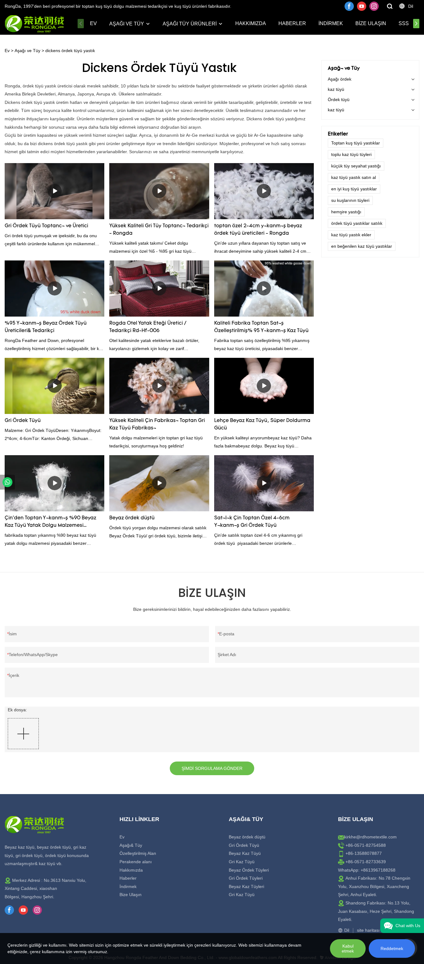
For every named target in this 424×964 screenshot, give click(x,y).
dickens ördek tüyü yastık (70, 50)
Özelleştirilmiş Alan (138, 853)
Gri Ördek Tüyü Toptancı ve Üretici (46, 226)
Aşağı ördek (339, 79)
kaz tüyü (336, 89)
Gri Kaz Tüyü (242, 861)
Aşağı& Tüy (131, 845)
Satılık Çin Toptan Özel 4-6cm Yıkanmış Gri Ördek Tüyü (252, 522)
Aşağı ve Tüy (126, 23)
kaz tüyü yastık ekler (351, 234)
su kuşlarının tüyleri (350, 200)
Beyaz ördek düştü (132, 518)
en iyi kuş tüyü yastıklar (354, 188)
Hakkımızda (250, 23)
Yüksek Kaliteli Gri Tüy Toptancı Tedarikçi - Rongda (159, 230)
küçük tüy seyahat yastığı (356, 165)
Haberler (292, 23)
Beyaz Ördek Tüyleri (249, 870)
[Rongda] (7, 482)
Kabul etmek (348, 948)
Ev (93, 23)
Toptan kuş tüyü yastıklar (355, 142)
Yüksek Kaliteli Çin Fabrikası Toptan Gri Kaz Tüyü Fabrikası (157, 424)
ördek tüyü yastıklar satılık (356, 223)
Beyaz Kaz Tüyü (245, 853)
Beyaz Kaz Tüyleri (246, 886)
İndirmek (330, 23)
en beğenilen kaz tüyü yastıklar (361, 246)
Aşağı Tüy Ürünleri (190, 23)
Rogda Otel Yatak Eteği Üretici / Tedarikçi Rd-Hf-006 (147, 327)
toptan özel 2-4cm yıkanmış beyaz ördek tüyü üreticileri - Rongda (258, 230)
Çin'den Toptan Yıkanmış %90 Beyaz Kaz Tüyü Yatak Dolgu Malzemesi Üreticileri (50, 522)
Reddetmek (392, 948)
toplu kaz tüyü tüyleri (351, 154)
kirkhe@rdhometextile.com (370, 836)
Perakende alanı (136, 861)
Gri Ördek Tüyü (23, 420)
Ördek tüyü (339, 99)
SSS (404, 23)
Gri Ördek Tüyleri (246, 878)
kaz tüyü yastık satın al (353, 177)
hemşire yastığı (346, 211)
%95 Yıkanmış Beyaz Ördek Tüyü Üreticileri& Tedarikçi (46, 327)
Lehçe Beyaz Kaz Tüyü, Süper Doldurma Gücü (262, 424)
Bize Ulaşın (370, 23)
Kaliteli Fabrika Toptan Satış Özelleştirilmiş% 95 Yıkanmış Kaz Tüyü (261, 327)
